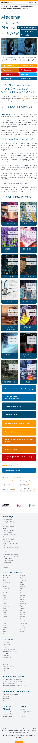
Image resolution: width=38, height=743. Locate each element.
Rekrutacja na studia (8, 550)
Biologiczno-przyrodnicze (10, 651)
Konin (4, 595)
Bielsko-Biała (6, 578)
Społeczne (6, 655)
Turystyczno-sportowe (9, 660)
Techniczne (6, 642)
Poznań (22, 612)
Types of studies (7, 718)
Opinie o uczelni (8, 66)
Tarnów (5, 625)
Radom (5, 616)
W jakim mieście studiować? (11, 543)
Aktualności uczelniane (13, 432)
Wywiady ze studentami (9, 552)
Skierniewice (23, 619)
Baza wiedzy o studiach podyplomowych (14, 686)
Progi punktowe (26, 70)
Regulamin (23, 709)
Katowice (5, 593)
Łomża (22, 601)
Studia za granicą (11, 449)
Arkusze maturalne (8, 524)
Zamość (5, 634)
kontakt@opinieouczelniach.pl (19, 732)
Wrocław (22, 632)
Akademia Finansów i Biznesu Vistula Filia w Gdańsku (17, 7)
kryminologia (24, 481)
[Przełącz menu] (18, 27)
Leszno (22, 599)
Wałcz (4, 629)
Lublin (4, 601)
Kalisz (22, 591)
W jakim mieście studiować (10, 683)
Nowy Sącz (23, 604)
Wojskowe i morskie (8, 666)
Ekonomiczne (7, 645)
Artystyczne (6, 664)
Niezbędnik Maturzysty (13, 406)
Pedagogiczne (7, 653)
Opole (22, 608)
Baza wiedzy (6, 699)
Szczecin (22, 621)
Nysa (21, 606)
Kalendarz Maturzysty (9, 526)
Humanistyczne (7, 657)
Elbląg (22, 582)
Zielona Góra (24, 634)
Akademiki (24, 74)
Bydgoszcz (23, 578)
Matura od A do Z (11, 415)
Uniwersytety (6, 668)
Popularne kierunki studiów (10, 556)
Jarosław (22, 588)
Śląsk (4, 623)
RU (33, 2)
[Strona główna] (7, 2)
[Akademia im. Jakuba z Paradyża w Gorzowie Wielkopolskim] (19, 505)
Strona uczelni (26, 79)
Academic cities (7, 716)
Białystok (22, 576)
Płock (4, 612)
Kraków (5, 597)
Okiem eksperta (7, 701)
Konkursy (22, 716)
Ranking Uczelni (7, 532)
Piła (21, 610)
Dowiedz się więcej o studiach (11, 554)
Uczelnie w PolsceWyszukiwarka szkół (11, 397)
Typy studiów (25, 35)
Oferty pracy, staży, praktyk (10, 694)
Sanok (4, 619)
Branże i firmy (6, 696)
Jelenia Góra (6, 591)
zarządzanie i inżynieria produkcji (26, 489)
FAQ (4, 720)
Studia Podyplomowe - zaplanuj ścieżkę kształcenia (18, 458)
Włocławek (6, 632)
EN (30, 2)
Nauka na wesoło (8, 565)
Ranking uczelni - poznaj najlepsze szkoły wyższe (19, 440)
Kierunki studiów (27, 66)
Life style (5, 567)
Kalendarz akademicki (12, 470)
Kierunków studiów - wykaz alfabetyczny (19, 389)
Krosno (22, 597)
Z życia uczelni (7, 537)
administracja (7, 481)
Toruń (22, 625)
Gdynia (22, 584)
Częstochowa (7, 582)
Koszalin (22, 595)
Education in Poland (8, 714)
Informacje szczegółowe (29, 28)
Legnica (5, 599)
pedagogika (24, 485)
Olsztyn (5, 608)
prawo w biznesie (8, 489)
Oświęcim (5, 610)
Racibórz (22, 614)
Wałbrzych (23, 627)
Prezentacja (7, 79)
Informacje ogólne (27, 31)
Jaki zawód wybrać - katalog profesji (17, 423)
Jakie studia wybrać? (8, 539)
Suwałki (5, 621)
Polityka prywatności (25, 712)
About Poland (7, 712)
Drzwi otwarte (8, 74)
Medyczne (6, 647)
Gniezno (22, 586)
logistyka (5, 485)
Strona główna (13, 6)
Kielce (22, 593)
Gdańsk (5, 584)
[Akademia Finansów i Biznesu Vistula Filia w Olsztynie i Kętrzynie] (32, 505)
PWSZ (4, 670)
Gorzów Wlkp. (7, 588)
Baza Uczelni (6, 528)
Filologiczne (6, 662)
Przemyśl (5, 614)
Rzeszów (22, 616)
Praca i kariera (7, 563)
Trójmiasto (6, 627)
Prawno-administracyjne (9, 649)
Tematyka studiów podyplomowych (13, 681)
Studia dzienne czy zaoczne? (11, 547)
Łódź (4, 604)
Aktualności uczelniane (9, 535)
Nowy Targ (6, 606)
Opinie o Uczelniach (8, 530)
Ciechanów (23, 580)
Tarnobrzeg (23, 623)
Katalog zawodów (8, 560)
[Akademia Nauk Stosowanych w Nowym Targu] (5, 505)
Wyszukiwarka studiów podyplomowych (14, 679)
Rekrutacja (7, 70)
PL (27, 2)
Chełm (4, 580)
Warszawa (23, 629)
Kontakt (22, 714)
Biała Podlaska (7, 576)
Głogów (5, 586)
